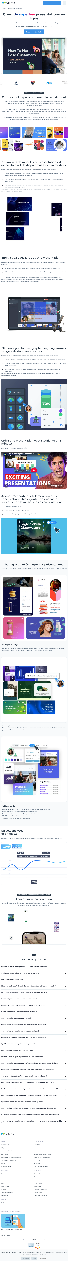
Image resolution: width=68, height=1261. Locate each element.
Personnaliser (42, 1258)
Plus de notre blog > (6, 1235)
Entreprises (37, 1163)
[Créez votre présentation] (34, 55)
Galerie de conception (7, 1192)
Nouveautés (37, 1186)
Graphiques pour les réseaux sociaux (11, 1157)
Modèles (3, 1189)
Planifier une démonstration (41, 1166)
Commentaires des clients (41, 1189)
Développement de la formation (42, 1154)
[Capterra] (31, 1243)
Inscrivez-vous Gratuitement (52, 3)
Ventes (36, 1148)
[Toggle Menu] (64, 3)
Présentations (5, 1144)
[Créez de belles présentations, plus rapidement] (34, 139)
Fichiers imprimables (7, 1151)
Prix (35, 1176)
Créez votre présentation (34, 32)
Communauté (38, 1192)
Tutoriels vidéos (5, 1180)
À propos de (37, 1173)
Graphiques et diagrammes (8, 1160)
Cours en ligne (5, 1186)
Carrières (36, 1180)
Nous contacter (5, 1206)
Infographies (4, 1148)
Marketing (37, 1144)
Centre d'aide (5, 1202)
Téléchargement (38, 1183)
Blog (2, 1173)
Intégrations (4, 1195)
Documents (4, 1154)
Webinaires (4, 1176)
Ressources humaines (40, 1151)
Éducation (37, 1160)
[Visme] (8, 3)
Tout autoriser (25, 1258)
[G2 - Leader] (37, 1243)
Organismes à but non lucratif (42, 1157)
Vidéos (3, 1163)
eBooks (3, 1183)
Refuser (34, 1258)
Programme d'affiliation (40, 1195)
